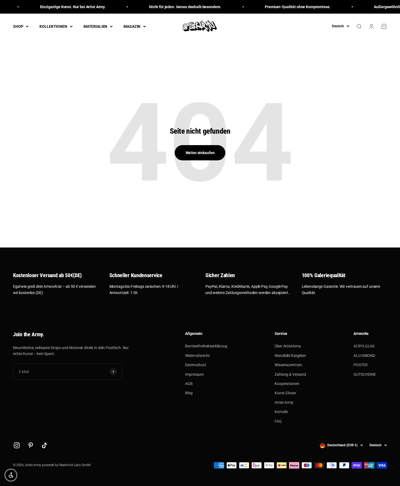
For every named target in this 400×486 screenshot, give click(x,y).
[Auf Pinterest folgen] (30, 445)
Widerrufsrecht (197, 355)
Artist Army (284, 402)
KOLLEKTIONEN (53, 26)
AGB (189, 383)
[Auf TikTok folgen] (44, 445)
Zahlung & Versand (290, 374)
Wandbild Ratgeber (290, 355)
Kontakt (281, 411)
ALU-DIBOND (364, 355)
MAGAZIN (132, 26)
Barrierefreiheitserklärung (206, 346)
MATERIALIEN (95, 26)
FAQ (278, 421)
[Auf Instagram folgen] (16, 445)
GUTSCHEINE (364, 374)
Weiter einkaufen (200, 153)
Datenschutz (195, 365)
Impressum (194, 374)
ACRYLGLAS (363, 346)
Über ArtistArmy (288, 346)
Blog (188, 393)
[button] (10, 475)
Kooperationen (287, 383)
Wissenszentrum (288, 365)
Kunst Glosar (285, 393)
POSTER (360, 365)
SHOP (18, 26)
